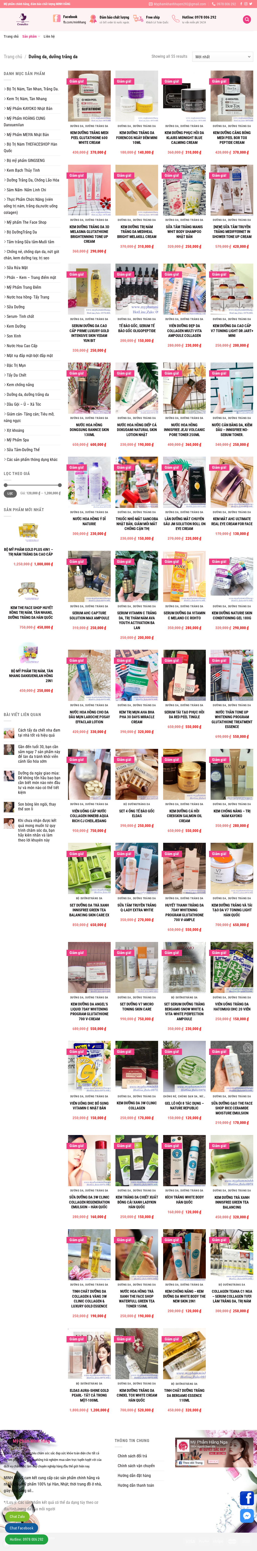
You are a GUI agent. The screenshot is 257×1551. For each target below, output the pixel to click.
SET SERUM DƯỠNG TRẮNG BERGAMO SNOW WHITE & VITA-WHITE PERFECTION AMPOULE (184, 1011)
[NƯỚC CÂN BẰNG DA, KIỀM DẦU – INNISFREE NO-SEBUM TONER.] (232, 388)
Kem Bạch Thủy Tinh (23, 170)
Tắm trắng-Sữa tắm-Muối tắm (30, 242)
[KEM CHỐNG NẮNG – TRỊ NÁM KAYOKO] (232, 774)
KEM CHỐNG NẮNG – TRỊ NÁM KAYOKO (232, 813)
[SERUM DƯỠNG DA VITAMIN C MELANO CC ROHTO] (184, 576)
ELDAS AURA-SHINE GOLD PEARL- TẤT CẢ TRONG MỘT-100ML (89, 1395)
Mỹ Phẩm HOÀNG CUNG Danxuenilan (24, 121)
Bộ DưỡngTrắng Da (22, 232)
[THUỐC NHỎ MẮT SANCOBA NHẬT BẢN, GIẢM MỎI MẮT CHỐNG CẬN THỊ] (136, 482)
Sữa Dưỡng (16, 307)
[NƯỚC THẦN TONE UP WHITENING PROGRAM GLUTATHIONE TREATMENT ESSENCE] (232, 675)
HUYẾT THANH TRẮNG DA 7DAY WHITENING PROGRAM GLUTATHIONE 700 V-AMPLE (184, 912)
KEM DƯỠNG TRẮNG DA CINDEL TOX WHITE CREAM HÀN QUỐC (137, 1395)
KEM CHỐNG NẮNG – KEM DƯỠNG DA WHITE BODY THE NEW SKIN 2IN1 (184, 1296)
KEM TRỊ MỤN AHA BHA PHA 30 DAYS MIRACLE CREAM (136, 717)
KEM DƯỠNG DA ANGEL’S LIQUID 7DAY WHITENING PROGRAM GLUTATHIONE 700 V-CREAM (89, 1011)
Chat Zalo (17, 1516)
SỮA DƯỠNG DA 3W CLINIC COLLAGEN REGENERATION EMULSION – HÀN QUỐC (89, 1202)
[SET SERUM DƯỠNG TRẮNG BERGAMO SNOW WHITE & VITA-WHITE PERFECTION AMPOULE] (184, 967)
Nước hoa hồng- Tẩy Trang (28, 297)
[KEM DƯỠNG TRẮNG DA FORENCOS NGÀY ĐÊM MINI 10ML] (136, 96)
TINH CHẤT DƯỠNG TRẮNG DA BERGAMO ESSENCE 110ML (184, 1395)
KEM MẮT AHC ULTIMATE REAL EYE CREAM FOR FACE (231, 521)
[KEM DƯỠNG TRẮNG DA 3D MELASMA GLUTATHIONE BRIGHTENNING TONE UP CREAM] (89, 190)
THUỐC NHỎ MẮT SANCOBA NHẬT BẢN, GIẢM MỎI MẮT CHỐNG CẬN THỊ (137, 524)
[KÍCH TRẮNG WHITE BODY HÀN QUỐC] (184, 1160)
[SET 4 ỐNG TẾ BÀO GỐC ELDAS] (136, 774)
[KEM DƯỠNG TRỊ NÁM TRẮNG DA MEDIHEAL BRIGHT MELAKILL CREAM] (136, 190)
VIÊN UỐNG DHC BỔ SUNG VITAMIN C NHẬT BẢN (89, 1106)
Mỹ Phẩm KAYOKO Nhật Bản (29, 108)
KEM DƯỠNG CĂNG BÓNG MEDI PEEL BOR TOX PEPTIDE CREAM (232, 138)
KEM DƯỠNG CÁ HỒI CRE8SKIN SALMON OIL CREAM (184, 816)
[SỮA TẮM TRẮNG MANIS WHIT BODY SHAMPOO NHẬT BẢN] (184, 190)
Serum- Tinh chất (20, 316)
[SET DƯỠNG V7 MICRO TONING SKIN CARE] (136, 967)
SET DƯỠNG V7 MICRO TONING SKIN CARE (137, 1006)
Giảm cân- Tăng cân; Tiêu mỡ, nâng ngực (29, 417)
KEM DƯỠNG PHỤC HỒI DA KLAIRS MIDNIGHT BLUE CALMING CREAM (184, 138)
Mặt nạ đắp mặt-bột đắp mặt (30, 355)
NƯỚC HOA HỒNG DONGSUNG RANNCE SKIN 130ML (89, 430)
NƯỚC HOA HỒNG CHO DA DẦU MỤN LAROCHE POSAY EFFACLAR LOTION (89, 717)
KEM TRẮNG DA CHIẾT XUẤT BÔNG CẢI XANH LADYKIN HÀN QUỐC (137, 1202)
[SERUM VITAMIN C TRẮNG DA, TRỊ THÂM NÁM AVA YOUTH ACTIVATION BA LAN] (136, 576)
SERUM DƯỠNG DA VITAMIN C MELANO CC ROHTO (184, 615)
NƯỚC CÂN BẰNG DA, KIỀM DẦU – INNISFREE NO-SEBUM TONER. (232, 430)
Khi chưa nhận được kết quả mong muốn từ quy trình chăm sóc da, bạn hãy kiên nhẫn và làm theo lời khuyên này (37, 830)
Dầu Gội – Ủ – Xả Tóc (24, 404)
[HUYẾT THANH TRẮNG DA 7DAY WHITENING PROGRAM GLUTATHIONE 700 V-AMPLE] (184, 868)
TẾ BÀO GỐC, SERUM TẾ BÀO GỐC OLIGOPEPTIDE (137, 328)
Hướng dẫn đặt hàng (134, 1475)
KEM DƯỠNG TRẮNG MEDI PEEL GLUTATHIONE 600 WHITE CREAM (89, 138)
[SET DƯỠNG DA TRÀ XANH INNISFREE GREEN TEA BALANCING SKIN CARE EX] (89, 868)
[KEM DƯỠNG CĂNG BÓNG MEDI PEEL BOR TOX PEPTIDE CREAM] (232, 96)
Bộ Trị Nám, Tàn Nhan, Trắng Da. (33, 89)
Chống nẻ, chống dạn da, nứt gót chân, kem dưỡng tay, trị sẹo (31, 255)
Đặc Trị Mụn (16, 365)
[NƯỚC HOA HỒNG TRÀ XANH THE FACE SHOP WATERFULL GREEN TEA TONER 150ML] (136, 1254)
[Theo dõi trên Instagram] (245, 4)
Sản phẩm (29, 36)
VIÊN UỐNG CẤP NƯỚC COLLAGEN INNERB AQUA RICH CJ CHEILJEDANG (89, 816)
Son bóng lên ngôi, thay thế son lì (37, 806)
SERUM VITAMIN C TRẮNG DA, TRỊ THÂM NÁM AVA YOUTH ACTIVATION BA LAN (137, 620)
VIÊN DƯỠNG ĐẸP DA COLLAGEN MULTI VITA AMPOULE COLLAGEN (184, 331)
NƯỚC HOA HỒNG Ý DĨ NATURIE (89, 521)
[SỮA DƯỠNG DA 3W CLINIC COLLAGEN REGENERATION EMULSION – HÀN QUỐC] (89, 1160)
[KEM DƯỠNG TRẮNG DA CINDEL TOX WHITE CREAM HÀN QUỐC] (136, 1353)
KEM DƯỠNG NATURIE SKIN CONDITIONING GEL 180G (232, 615)
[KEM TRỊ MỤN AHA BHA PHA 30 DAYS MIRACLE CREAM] (136, 675)
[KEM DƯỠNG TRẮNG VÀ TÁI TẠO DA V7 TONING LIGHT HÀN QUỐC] (232, 868)
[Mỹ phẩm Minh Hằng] (24, 19)
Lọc (10, 493)
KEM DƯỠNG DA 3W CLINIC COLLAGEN (137, 1105)
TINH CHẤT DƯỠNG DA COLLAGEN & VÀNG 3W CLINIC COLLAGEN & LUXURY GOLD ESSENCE (89, 1298)
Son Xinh (14, 336)
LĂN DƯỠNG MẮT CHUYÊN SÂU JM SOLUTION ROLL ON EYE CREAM (184, 524)
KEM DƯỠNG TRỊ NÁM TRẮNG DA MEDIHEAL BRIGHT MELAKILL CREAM (136, 232)
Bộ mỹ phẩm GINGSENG (26, 160)
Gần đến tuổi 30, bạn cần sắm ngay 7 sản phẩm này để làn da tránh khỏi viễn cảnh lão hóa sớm (39, 754)
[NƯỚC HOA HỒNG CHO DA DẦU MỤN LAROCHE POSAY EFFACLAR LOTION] (89, 675)
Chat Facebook (21, 1528)
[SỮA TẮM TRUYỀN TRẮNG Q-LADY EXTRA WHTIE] (136, 868)
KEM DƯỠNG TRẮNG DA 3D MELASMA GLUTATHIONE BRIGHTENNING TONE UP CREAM (89, 234)
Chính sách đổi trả (132, 1456)
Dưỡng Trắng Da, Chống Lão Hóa (33, 180)
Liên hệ (49, 36)
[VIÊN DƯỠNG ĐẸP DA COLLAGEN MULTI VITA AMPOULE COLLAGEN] (184, 289)
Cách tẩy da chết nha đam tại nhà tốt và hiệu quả (39, 732)
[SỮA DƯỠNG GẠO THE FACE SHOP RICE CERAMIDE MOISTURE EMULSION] (232, 1066)
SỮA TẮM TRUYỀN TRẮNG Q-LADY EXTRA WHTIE (136, 908)
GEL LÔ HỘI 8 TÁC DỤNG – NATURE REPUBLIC (184, 1106)
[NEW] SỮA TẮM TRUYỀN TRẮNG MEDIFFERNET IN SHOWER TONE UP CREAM (231, 232)
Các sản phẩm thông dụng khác (32, 459)
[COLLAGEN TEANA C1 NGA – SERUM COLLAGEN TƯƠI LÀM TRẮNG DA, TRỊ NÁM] (232, 1254)
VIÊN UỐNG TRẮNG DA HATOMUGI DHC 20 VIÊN (232, 1006)
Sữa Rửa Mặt (17, 267)
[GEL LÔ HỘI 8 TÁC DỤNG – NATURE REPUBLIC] (184, 1066)
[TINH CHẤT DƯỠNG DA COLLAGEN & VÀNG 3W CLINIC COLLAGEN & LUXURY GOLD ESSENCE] (89, 1254)
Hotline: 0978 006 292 (26, 1539)
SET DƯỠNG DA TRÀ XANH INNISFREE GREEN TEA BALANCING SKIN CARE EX (89, 910)
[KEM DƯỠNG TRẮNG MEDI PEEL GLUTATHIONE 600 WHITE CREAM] (89, 96)
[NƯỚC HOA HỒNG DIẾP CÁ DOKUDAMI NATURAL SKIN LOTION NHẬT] (136, 388)
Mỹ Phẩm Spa (18, 440)
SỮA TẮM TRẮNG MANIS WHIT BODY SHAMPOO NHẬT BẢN (184, 232)
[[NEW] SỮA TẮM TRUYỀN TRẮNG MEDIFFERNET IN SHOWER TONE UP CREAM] (232, 190)
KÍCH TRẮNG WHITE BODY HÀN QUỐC (184, 1200)
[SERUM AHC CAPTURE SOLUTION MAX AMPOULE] (89, 576)
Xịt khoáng (15, 430)
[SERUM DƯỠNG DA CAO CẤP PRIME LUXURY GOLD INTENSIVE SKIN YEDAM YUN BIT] (89, 289)
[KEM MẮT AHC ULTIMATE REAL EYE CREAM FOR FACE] (232, 482)
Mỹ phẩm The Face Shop (26, 222)
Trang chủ (11, 36)
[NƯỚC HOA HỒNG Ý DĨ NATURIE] (89, 482)
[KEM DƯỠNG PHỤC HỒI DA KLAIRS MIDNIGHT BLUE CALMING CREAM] (184, 96)
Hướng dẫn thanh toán (136, 1485)
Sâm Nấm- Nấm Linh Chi (26, 190)
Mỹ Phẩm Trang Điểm (24, 287)
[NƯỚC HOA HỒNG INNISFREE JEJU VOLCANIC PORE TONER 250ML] (184, 388)
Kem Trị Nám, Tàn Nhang (27, 98)
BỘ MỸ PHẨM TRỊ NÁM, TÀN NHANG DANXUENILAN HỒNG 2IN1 (31, 676)
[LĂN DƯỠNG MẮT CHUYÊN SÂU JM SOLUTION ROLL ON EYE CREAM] (184, 482)
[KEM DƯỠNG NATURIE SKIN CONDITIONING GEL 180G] (232, 576)
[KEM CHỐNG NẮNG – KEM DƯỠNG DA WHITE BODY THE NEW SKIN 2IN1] (184, 1254)
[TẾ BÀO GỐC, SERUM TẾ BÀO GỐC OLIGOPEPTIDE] (136, 289)
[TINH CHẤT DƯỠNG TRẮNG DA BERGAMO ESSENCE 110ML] (184, 1353)
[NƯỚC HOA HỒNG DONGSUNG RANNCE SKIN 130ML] (89, 388)
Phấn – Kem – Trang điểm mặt (31, 277)
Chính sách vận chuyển (136, 1465)
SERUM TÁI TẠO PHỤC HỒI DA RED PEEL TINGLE (184, 715)
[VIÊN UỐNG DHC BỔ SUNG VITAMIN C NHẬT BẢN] (89, 1066)
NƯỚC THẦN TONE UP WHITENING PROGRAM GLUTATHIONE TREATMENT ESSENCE (232, 719)
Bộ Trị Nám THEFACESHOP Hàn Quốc (30, 147)
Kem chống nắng (20, 384)
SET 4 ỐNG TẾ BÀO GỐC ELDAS (137, 813)
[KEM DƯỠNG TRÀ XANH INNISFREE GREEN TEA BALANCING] (232, 1160)
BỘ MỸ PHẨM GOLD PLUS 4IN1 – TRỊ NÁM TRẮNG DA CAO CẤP (28, 552)
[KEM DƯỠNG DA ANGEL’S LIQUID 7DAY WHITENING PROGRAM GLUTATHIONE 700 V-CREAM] (89, 967)
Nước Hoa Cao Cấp (22, 345)
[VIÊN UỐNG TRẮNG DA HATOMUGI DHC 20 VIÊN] (232, 967)
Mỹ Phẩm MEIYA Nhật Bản (28, 134)
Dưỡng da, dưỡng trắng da (28, 394)
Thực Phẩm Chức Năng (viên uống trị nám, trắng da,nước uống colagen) (30, 206)
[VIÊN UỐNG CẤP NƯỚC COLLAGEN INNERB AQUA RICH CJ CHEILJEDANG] (89, 774)
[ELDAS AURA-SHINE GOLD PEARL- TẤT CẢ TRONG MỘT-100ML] (89, 1353)
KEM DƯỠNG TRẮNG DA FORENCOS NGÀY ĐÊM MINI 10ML (136, 138)
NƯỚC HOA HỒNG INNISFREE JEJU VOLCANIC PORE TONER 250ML (184, 430)
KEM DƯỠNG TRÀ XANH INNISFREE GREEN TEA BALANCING (232, 1202)
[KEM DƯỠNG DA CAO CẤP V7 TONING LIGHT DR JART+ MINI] (232, 289)
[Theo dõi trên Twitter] (250, 4)
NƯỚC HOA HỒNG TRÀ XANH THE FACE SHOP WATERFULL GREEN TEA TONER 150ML (137, 1298)
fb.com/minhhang (74, 22)
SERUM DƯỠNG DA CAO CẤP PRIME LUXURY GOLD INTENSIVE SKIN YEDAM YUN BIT (89, 333)
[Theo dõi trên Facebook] (241, 4)
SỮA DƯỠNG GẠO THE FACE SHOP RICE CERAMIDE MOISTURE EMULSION (231, 1108)
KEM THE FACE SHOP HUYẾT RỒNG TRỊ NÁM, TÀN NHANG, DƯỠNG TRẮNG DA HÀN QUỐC (30, 613)
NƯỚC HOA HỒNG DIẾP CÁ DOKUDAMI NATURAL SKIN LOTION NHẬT (137, 430)
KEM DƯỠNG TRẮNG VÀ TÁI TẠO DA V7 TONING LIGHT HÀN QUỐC (232, 910)
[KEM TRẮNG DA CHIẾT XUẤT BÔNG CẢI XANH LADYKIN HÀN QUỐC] (136, 1160)
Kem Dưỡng (16, 326)
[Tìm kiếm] (247, 19)
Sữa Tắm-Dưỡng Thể (23, 449)
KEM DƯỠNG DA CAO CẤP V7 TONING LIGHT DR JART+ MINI (232, 331)
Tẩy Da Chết (16, 375)
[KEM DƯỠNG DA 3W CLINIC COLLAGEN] (136, 1066)
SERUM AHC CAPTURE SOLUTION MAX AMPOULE (89, 615)
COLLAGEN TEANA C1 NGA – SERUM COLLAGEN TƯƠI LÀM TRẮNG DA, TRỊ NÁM (232, 1296)
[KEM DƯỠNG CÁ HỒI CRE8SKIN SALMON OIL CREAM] (184, 774)
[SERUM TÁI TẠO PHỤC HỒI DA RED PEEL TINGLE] (184, 675)
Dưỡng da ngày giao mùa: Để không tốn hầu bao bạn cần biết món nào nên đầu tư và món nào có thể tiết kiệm (39, 783)
